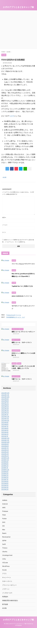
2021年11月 (5, 418)
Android (5, 504)
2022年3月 (5, 411)
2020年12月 (5, 438)
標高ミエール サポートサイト (22, 342)
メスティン (5, 589)
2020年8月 (5, 446)
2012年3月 (4, 487)
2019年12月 (5, 458)
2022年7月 (5, 403)
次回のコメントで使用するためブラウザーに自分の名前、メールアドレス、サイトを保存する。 (18, 241)
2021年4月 (4, 432)
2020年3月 (5, 454)
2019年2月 (4, 466)
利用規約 (5, 597)
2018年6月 (4, 472)
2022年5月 (5, 407)
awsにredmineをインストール (22, 296)
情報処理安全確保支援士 (10, 600)
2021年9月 (4, 422)
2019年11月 (5, 460)
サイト (4, 232)
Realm (4, 533)
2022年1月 (4, 415)
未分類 (4, 177)
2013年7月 (4, 479)
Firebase (5, 511)
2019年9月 (4, 462)
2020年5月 (5, 450)
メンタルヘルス (7, 593)
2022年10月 (5, 397)
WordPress (6, 566)
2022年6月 (5, 405)
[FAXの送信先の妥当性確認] (21, 169)
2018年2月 (4, 476)
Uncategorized (7, 555)
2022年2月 (5, 413)
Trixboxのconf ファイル (13, 315)
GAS (3, 522)
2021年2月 (4, 434)
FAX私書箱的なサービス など (15, 317)
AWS (3, 507)
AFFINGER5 (18, 625)
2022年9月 (5, 399)
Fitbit (4, 515)
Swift (4, 544)
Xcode (4, 570)
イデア (11, 116)
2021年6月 (4, 428)
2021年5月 (4, 430)
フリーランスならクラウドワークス (23, 264)
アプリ (4, 573)
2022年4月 (5, 409)
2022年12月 (5, 393)
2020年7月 (5, 448)
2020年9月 (5, 444)
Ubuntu (4, 551)
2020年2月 (5, 456)
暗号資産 (5, 604)
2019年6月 (4, 464)
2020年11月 (5, 440)
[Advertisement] (18, 29)
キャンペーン (6, 577)
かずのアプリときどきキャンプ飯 (18, 7)
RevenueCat (6, 537)
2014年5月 (4, 477)
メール (4, 225)
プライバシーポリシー (9, 585)
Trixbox (4, 548)
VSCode (5, 562)
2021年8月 (4, 424)
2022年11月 (5, 395)
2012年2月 (4, 489)
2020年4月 (5, 452)
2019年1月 (4, 468)
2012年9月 (4, 481)
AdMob (4, 500)
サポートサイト (7, 581)
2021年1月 (4, 436)
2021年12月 (5, 417)
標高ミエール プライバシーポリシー (23, 332)
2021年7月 (4, 426)
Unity (4, 559)
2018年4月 (4, 474)
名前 (4, 217)
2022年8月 (5, 401)
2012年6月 (4, 483)
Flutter (4, 518)
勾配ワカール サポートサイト (22, 379)
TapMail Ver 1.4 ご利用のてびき (22, 286)
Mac (3, 529)
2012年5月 (4, 485)
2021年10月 (5, 420)
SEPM (4, 540)
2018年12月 (5, 470)
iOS (3, 526)
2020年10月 (5, 442)
